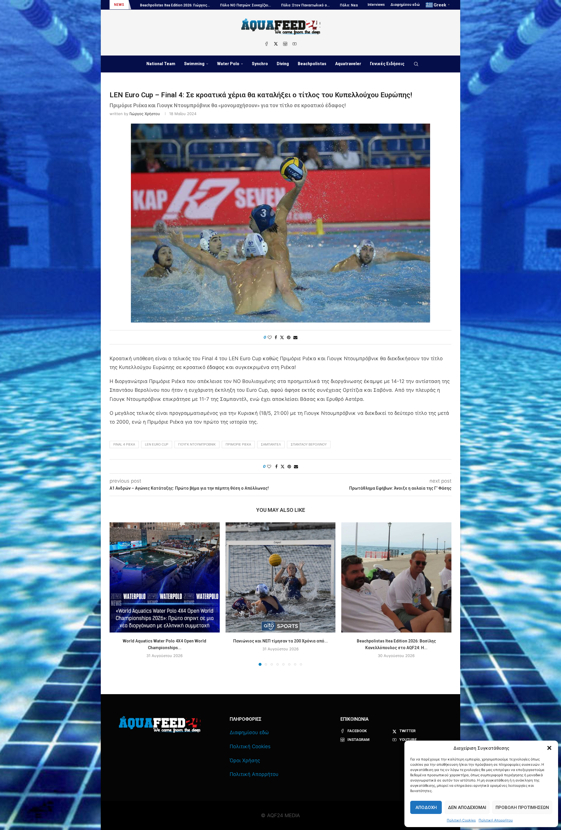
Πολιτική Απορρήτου (496, 820)
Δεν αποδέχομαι (467, 807)
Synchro (260, 63)
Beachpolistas (312, 63)
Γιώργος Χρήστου (144, 113)
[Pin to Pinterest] (288, 337)
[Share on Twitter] (282, 337)
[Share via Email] (295, 337)
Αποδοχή (426, 807)
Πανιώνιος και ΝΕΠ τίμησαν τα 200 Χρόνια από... (280, 641)
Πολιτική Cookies (461, 820)
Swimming (194, 63)
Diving (283, 63)
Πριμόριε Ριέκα (238, 444)
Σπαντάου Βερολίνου (309, 444)
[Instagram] (285, 44)
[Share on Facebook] (276, 337)
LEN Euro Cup (156, 444)
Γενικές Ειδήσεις (387, 63)
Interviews (376, 5)
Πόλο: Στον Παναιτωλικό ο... (218, 5)
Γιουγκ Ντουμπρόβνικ (197, 444)
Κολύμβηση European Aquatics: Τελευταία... (336, 5)
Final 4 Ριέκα (124, 444)
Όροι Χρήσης (245, 760)
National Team (160, 63)
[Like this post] (270, 337)
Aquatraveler (348, 63)
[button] (549, 748)
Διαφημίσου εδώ (405, 5)
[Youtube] (294, 44)
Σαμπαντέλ (271, 444)
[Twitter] (276, 44)
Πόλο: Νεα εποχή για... (271, 5)
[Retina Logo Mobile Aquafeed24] (159, 724)
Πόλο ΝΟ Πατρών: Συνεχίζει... (158, 5)
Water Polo (228, 63)
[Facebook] (266, 44)
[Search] (416, 64)
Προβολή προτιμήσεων (522, 807)
